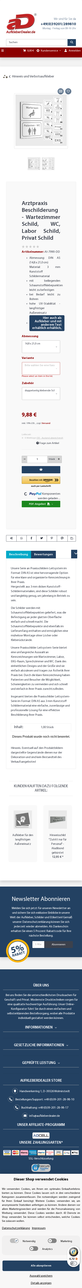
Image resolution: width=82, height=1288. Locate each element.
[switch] (14, 1240)
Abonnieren (58, 944)
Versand (46, 423)
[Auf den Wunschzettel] (68, 91)
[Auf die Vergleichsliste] (61, 91)
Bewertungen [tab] (43, 554)
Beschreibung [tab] (18, 554)
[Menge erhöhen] (59, 459)
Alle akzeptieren (41, 1266)
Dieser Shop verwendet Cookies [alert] (41, 1179)
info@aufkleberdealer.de (44, 1116)
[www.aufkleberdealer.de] (21, 23)
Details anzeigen (41, 1283)
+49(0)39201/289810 (58, 24)
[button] (41, 346)
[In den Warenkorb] (9, 83)
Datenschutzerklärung (36, 922)
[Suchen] (72, 42)
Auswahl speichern (41, 1276)
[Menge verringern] (24, 459)
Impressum (39, 1228)
